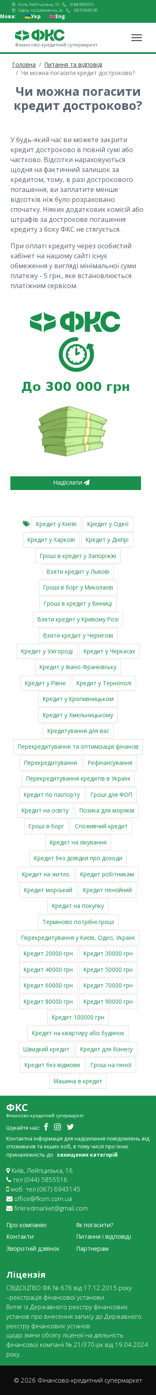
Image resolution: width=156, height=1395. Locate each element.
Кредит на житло (45, 874)
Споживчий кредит (101, 826)
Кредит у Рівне (45, 683)
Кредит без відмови (52, 1065)
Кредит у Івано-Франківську (78, 667)
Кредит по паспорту (52, 794)
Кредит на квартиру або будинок (78, 1033)
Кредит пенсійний (107, 890)
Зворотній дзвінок (32, 1248)
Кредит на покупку (78, 906)
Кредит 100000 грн (78, 1017)
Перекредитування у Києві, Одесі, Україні (78, 937)
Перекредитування (50, 763)
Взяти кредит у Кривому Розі (78, 619)
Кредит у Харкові (51, 539)
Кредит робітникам (107, 874)
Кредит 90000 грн (108, 1001)
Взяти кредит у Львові (78, 571)
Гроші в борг (46, 826)
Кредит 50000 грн (108, 969)
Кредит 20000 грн (48, 953)
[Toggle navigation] (136, 37)
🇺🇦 (33, 16)
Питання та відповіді (73, 64)
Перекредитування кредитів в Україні (78, 778)
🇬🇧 (57, 16)
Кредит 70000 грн (108, 985)
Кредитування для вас (78, 731)
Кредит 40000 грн (48, 969)
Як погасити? (95, 1225)
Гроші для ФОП (111, 794)
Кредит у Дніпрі (107, 539)
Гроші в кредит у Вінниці (78, 603)
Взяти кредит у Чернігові (78, 635)
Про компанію (26, 1225)
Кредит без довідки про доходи (78, 858)
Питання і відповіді (103, 1236)
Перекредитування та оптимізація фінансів (78, 746)
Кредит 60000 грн (48, 985)
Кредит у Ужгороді (47, 651)
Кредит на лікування (78, 842)
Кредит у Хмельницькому (78, 715)
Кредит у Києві (56, 524)
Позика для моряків (106, 810)
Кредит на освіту (45, 810)
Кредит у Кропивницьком (78, 699)
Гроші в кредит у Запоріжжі (78, 556)
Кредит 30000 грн (108, 953)
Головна (24, 64)
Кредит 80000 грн (48, 1001)
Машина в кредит (78, 1081)
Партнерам (92, 1248)
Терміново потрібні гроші (78, 922)
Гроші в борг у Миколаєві (78, 587)
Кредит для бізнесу (106, 1049)
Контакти (20, 1236)
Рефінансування (110, 763)
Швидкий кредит (46, 1049)
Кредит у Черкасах (109, 651)
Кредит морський (48, 890)
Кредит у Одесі (108, 524)
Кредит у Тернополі (104, 683)
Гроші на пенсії (111, 1065)
